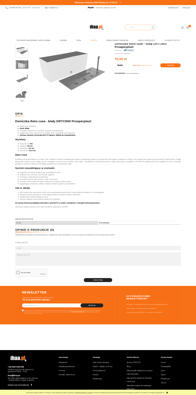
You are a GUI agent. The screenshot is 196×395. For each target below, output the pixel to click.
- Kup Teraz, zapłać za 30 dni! (105, 7)
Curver (163, 362)
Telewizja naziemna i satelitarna (33, 40)
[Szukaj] (153, 27)
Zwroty (95, 375)
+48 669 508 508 (16, 367)
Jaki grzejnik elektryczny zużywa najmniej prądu (139, 372)
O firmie (62, 371)
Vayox (163, 375)
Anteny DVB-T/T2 (134, 362)
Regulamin (63, 362)
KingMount (165, 379)
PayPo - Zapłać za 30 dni (102, 366)
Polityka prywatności (67, 366)
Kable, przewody (146, 40)
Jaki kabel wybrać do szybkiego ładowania (139, 387)
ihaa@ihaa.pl (53, 7)
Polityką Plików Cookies (84, 392)
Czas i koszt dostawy (101, 362)
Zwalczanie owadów (117, 40)
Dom (78, 40)
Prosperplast (166, 366)
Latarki (63, 40)
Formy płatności (99, 371)
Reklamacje (97, 379)
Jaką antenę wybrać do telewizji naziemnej (139, 379)
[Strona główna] (96, 27)
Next (22, 101)
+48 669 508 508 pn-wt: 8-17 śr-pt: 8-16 (24, 7)
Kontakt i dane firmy (67, 375)
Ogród (93, 40)
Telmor (163, 383)
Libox (163, 371)
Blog (128, 366)
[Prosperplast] (128, 50)
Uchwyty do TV (172, 40)
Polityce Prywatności (78, 312)
